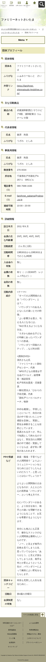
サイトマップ (12, 647)
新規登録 (11, 5)
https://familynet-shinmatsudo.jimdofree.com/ (29, 90)
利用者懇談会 (34, 630)
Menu (21, 40)
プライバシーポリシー (34, 642)
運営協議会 (12, 630)
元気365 (26, 660)
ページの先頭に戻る (30, 615)
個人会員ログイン (27, 6)
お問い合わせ (19, 5)
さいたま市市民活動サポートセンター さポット (19, 29)
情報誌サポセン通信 (34, 634)
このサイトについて (3, 6)
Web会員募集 (12, 634)
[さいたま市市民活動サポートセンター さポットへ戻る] (34, 2)
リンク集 (12, 638)
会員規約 (12, 642)
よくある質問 (34, 623)
